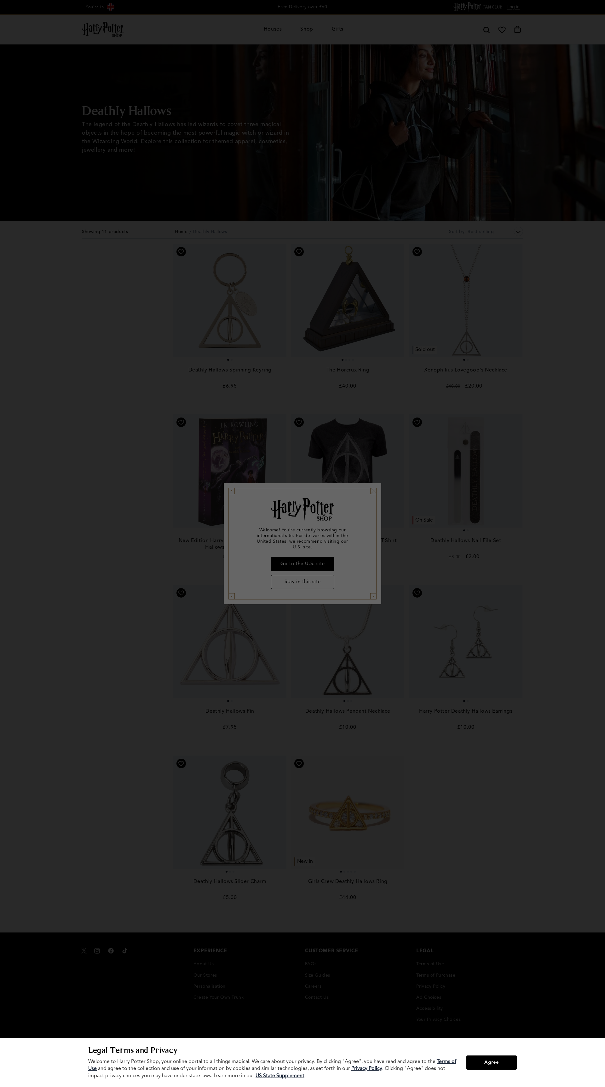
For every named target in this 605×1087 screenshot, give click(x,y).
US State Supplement (280, 1075)
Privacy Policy (366, 1068)
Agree (491, 1062)
